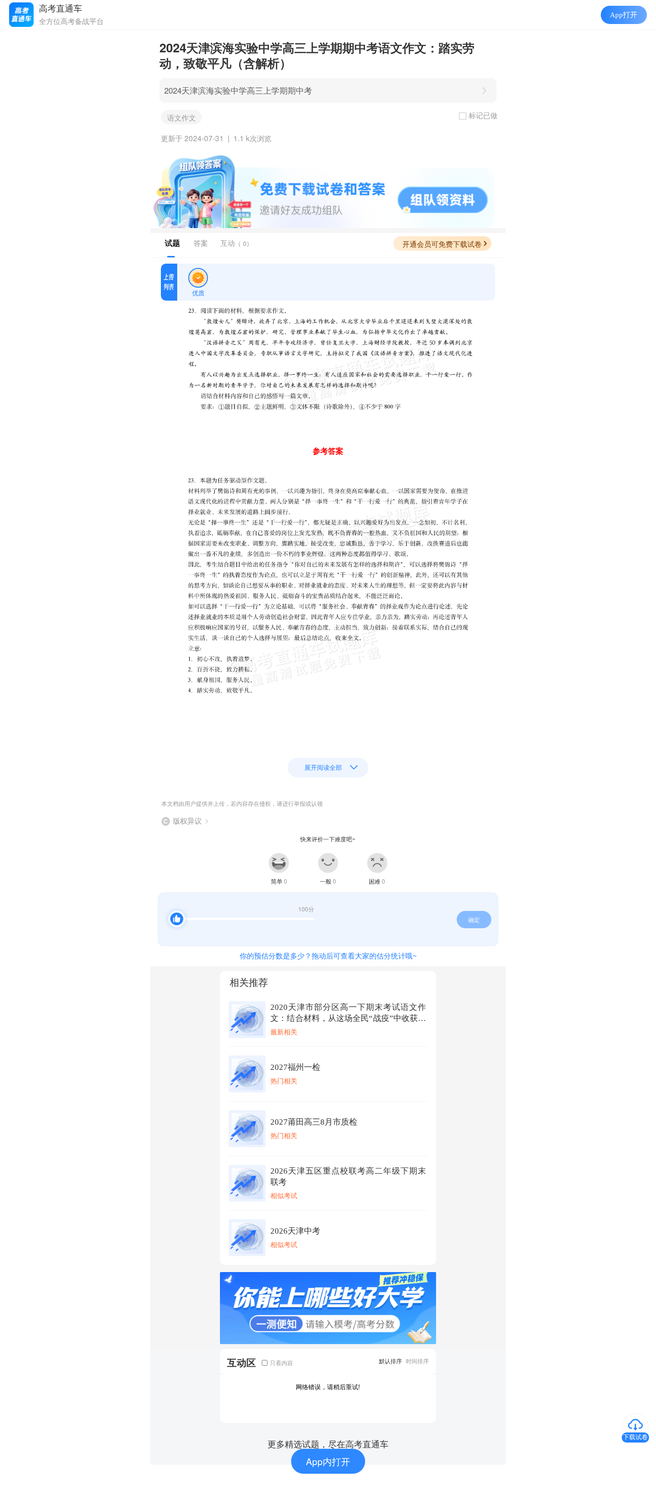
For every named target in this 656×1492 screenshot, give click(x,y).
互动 (236, 243)
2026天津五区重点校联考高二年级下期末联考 (348, 1176)
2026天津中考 (295, 1231)
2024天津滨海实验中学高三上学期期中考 (238, 90)
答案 (201, 243)
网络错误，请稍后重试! (328, 1386)
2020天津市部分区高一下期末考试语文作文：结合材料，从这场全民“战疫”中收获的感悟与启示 (348, 1013)
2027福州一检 (295, 1067)
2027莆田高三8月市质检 (313, 1122)
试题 (172, 243)
